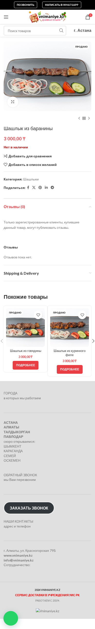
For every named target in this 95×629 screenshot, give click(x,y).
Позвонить (25, 4)
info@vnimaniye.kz (19, 560)
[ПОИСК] (61, 30)
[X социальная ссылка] (34, 187)
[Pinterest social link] (40, 187)
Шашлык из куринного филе (70, 353)
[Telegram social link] (52, 187)
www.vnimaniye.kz (18, 555)
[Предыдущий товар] (79, 118)
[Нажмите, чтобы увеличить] (12, 102)
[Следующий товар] (88, 118)
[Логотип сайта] (47, 17)
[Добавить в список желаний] (38, 315)
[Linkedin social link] (46, 187)
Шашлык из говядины (25, 351)
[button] (10, 618)
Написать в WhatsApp (61, 4)
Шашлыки (31, 179)
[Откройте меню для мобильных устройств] (6, 17)
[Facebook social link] (28, 187)
